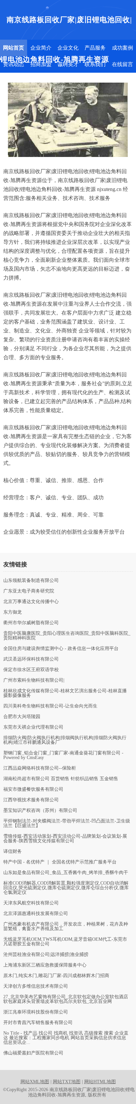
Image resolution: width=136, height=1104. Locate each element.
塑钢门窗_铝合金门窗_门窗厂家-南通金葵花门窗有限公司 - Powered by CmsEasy (63, 755)
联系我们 (95, 64)
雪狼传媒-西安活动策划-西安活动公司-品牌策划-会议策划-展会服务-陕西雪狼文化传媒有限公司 (65, 838)
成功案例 (122, 48)
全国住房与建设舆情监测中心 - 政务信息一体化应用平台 (61, 648)
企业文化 (68, 48)
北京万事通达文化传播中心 (31, 601)
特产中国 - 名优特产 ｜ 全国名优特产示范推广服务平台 (60, 862)
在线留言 (122, 64)
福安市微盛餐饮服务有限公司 (33, 789)
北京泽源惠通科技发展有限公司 (35, 913)
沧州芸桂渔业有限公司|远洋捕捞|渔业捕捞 (45, 954)
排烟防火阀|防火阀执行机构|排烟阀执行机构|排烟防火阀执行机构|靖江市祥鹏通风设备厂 (64, 740)
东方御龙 (12, 612)
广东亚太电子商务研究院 (28, 591)
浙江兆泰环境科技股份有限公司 (35, 1012)
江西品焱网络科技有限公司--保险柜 (39, 768)
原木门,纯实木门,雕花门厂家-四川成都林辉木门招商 (56, 975)
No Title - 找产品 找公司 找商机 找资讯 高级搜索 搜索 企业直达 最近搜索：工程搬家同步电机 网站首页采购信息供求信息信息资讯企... (65, 1038)
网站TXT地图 (67, 1081)
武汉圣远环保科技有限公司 (31, 659)
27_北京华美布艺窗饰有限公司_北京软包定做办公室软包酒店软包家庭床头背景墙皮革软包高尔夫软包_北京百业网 (65, 999)
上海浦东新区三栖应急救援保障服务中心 (44, 965)
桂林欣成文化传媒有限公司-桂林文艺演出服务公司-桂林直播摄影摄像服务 (65, 693)
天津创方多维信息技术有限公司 (35, 986)
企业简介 (40, 48)
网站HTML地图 (100, 1081)
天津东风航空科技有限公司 (31, 903)
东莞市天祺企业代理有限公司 (33, 727)
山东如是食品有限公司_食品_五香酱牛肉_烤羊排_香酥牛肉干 (65, 872)
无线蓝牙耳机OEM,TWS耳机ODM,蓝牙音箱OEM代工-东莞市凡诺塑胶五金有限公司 (65, 941)
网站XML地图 (34, 1081)
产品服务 (95, 48)
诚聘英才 (68, 64)
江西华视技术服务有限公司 (31, 800)
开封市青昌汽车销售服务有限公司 (38, 1022)
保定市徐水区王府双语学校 (31, 669)
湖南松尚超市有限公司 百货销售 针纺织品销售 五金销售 (60, 779)
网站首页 (13, 48)
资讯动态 (13, 64)
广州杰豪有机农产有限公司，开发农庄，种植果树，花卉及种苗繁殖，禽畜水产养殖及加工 (65, 926)
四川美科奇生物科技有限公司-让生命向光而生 (50, 706)
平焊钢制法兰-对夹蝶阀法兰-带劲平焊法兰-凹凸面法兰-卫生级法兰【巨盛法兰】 (66, 823)
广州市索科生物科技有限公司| (33, 680)
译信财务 (12, 851)
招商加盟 (40, 64)
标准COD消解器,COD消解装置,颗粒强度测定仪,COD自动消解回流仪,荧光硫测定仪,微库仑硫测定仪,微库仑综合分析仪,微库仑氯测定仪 (66, 888)
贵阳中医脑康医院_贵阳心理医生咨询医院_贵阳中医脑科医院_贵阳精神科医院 (66, 635)
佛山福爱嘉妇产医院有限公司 (33, 1053)
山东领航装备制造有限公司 (31, 580)
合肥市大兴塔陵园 (21, 716)
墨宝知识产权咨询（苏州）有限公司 (40, 810)
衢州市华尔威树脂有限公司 (31, 623)
